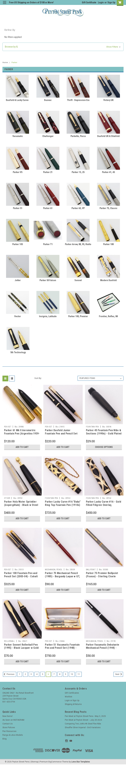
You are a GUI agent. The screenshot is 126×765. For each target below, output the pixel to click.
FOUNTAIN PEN (92, 427)
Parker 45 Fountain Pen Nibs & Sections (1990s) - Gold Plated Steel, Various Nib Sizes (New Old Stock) (104, 435)
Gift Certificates (72, 693)
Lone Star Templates (80, 762)
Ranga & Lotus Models (12, 735)
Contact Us (7, 724)
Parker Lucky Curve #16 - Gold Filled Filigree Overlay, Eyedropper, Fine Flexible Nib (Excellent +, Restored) (103, 506)
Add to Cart (22, 447)
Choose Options (104, 447)
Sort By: (38, 378)
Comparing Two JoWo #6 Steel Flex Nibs (83, 724)
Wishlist (68, 697)
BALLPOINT (91, 569)
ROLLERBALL (9, 641)
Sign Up (111, 2)
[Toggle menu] (4, 4)
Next (117, 674)
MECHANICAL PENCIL (53, 569)
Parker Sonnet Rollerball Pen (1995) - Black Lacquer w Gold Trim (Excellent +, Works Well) (21, 648)
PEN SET (7, 427)
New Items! (7, 716)
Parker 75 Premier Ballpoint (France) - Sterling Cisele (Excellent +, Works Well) (102, 576)
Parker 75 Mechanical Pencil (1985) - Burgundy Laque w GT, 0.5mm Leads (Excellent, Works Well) (62, 578)
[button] (63, 47)
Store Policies (8, 727)
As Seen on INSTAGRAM (13, 720)
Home (5, 62)
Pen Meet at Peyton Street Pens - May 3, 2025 (85, 716)
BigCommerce (55, 762)
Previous (10, 674)
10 (72, 674)
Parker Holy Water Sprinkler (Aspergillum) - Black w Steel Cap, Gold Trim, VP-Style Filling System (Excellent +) (21, 506)
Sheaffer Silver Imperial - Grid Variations (83, 727)
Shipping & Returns (73, 704)
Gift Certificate (89, 2)
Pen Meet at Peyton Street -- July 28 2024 (83, 720)
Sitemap (34, 762)
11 (79, 674)
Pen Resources (9, 731)
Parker (14, 62)
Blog (4, 739)
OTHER (7, 498)
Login (101, 2)
